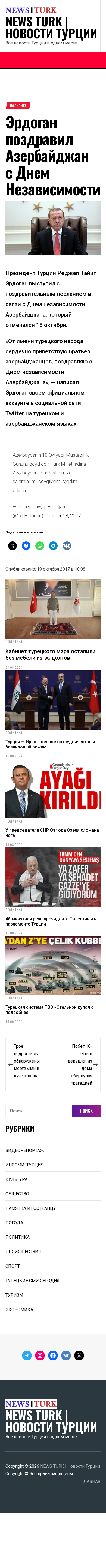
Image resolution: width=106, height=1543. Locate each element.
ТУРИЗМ (14, 1295)
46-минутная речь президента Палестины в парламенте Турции (50, 921)
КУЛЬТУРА (16, 1179)
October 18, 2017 (62, 515)
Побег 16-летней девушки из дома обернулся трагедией (80, 1065)
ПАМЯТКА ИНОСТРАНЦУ (30, 1208)
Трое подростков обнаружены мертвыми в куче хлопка (27, 1061)
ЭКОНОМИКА (19, 1309)
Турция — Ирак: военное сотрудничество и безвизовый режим (50, 744)
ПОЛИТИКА (18, 105)
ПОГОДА (14, 1222)
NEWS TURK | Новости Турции (51, 27)
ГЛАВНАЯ (91, 1481)
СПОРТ (12, 1266)
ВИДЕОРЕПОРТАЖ (24, 1150)
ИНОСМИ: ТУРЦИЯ (24, 1165)
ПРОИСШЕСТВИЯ (23, 1251)
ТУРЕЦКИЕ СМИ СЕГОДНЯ (32, 1280)
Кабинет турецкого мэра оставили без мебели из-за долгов (50, 654)
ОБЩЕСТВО (17, 1193)
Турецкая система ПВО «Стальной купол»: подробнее (49, 1010)
